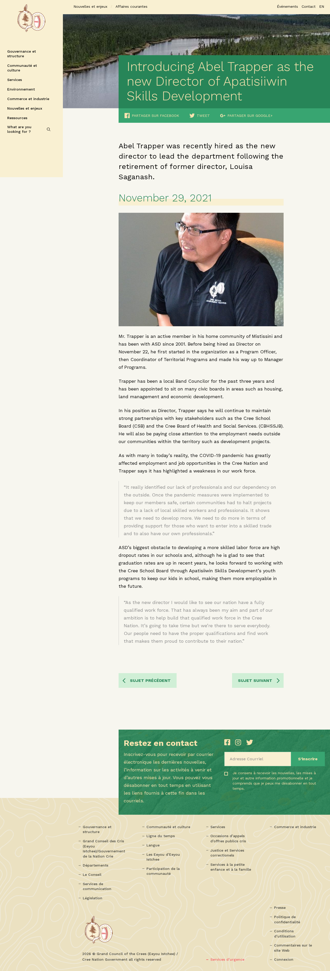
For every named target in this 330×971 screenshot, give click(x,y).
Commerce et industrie (28, 99)
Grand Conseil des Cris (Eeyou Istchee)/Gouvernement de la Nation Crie (104, 848)
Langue (153, 845)
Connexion (283, 959)
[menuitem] (321, 6)
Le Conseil (92, 874)
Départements (95, 865)
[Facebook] (228, 742)
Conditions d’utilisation (284, 933)
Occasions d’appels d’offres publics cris (228, 838)
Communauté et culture (22, 67)
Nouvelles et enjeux (24, 108)
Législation (92, 898)
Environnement (21, 89)
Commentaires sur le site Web (293, 947)
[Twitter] (249, 742)
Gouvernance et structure (21, 53)
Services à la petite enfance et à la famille (230, 867)
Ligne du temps (160, 836)
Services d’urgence (227, 959)
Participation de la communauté (163, 871)
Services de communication (97, 886)
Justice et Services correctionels (227, 853)
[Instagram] (239, 742)
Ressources (17, 118)
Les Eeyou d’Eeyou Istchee (163, 857)
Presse (280, 907)
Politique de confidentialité (287, 919)
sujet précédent (150, 680)
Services (14, 80)
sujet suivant (255, 680)
